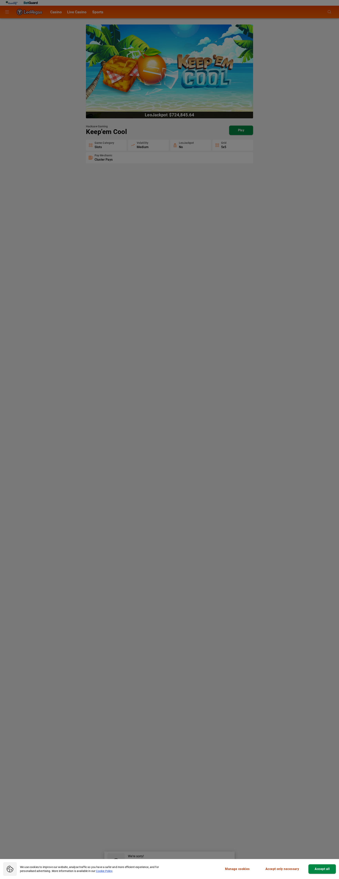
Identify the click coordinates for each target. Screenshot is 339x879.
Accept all (322, 869)
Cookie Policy (104, 871)
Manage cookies (237, 869)
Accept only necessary (282, 869)
